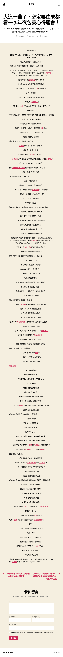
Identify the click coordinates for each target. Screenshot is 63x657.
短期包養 (47, 73)
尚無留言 (44, 36)
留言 (10, 601)
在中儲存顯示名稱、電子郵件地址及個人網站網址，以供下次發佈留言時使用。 (32, 632)
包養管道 (35, 189)
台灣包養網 (38, 520)
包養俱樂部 (38, 335)
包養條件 (44, 330)
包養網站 (15, 159)
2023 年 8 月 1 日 (33, 36)
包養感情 (12, 366)
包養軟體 (32, 80)
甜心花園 (42, 462)
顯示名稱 (12, 617)
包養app (31, 154)
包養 (36, 88)
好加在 (31, 4)
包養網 (21, 106)
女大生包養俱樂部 (18, 167)
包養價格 (37, 445)
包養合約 (27, 247)
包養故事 (28, 449)
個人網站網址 (12, 624)
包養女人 (35, 101)
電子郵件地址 (36, 617)
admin (22, 36)
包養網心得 (21, 322)
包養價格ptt (31, 462)
